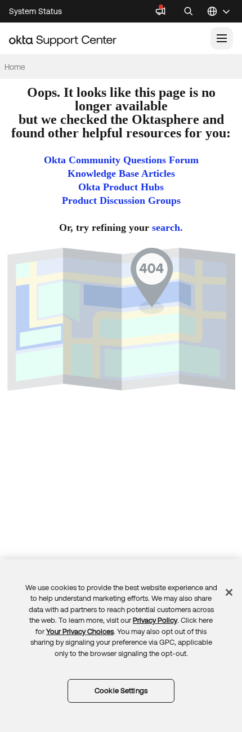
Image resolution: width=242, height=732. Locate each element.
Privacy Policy (155, 620)
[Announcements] (160, 11)
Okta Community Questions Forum (121, 160)
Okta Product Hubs (121, 187)
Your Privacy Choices (80, 631)
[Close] (229, 592)
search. (167, 227)
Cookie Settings (121, 690)
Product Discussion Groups (121, 200)
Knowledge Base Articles (121, 173)
